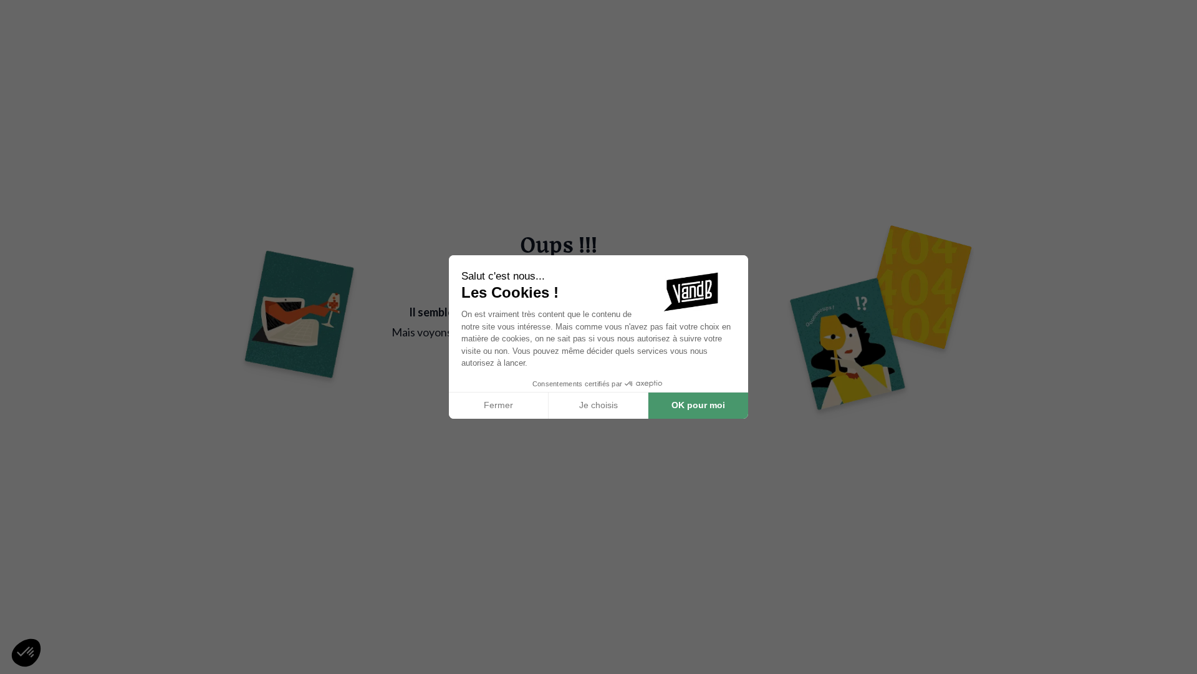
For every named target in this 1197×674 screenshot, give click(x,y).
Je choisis (598, 405)
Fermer (498, 405)
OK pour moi (698, 405)
